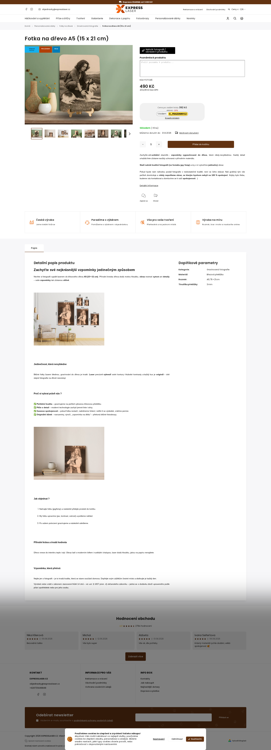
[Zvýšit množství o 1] (159, 144)
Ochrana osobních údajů (98, 687)
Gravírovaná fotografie (218, 269)
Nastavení (159, 739)
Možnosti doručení (189, 133)
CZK (242, 9)
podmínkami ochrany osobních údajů (93, 720)
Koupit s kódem (172, 118)
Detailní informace (149, 185)
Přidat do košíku (201, 144)
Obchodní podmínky (215, 9)
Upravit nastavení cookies (39, 741)
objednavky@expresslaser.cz (45, 683)
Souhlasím (196, 739)
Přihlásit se (224, 717)
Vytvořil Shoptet (239, 741)
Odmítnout (177, 739)
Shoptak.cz (60, 746)
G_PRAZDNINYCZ (178, 113)
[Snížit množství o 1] (143, 144)
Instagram (31, 9)
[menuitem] (39, 18)
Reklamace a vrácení (193, 9)
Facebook (26, 9)
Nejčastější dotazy (150, 687)
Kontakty (145, 678)
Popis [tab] (34, 248)
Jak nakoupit (147, 682)
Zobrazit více (135, 656)
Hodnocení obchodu (135, 618)
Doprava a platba (150, 691)
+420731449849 (38, 687)
